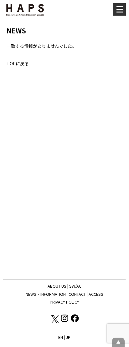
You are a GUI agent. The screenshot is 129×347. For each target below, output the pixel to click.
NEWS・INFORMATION (46, 294)
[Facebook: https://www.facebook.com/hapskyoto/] (75, 321)
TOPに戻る (18, 63)
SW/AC (75, 286)
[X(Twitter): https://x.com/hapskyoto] (54, 321)
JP (68, 337)
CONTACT (77, 294)
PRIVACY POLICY (64, 302)
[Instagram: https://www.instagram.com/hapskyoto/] (65, 321)
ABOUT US (57, 286)
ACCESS (96, 294)
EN (60, 337)
